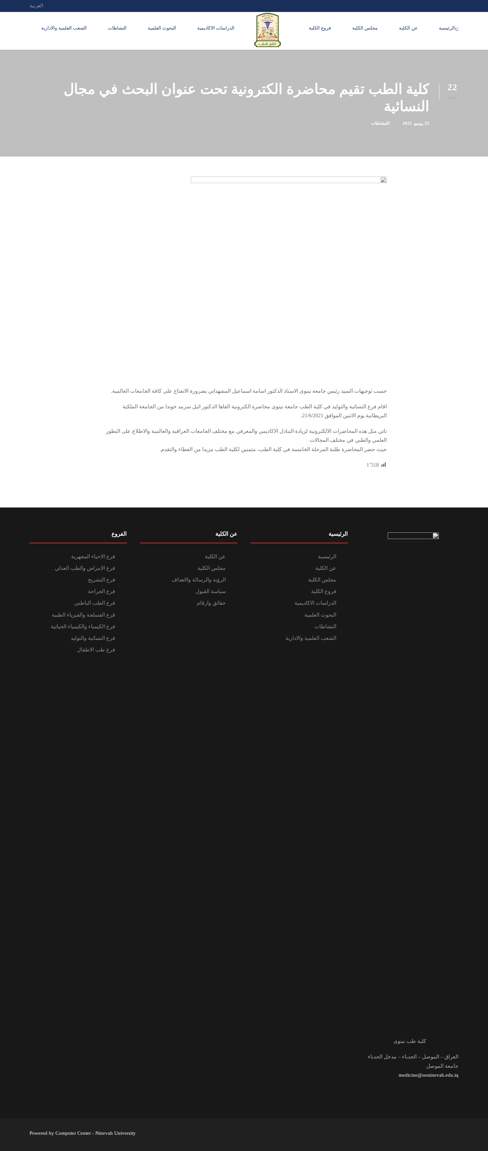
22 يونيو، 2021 (416, 123)
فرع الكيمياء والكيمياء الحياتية (83, 626)
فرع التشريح (101, 579)
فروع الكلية (320, 28)
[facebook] (444, 5)
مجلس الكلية (365, 28)
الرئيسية (447, 28)
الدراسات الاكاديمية (215, 28)
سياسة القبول (211, 591)
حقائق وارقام (211, 603)
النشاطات (117, 28)
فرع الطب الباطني (94, 603)
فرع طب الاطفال (96, 649)
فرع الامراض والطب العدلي (85, 568)
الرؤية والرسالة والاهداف (199, 579)
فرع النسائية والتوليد (93, 638)
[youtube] (432, 5)
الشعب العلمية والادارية (64, 28)
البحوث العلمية (162, 28)
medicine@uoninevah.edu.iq (428, 1075)
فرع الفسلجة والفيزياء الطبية (83, 615)
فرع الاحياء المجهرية (93, 556)
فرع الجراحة (101, 591)
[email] (456, 5)
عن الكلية (408, 28)
